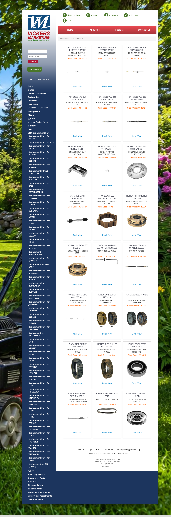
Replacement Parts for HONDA (39, 278)
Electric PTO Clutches (38, 107)
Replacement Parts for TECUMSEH (39, 428)
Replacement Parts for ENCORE (39, 228)
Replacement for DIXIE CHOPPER (38, 465)
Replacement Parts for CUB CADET (39, 209)
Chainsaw (32, 100)
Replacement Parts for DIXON (39, 215)
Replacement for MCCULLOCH (36, 334)
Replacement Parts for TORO (39, 434)
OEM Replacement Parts (39, 133)
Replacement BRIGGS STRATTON (38, 172)
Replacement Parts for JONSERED (39, 303)
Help (69, 21)
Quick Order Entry (34, 69)
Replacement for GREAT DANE (39, 265)
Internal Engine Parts (38, 122)
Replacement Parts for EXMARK (39, 234)
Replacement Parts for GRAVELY (39, 259)
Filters (31, 115)
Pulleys (31, 471)
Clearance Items (35, 499)
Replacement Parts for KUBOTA (39, 322)
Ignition (31, 118)
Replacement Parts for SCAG (39, 384)
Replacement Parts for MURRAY (39, 347)
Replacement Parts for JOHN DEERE (39, 297)
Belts (30, 86)
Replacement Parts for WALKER (39, 446)
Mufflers (32, 125)
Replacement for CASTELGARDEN (36, 191)
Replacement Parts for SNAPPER (39, 403)
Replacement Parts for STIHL (39, 415)
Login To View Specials (38, 79)
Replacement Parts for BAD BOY (39, 147)
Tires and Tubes (35, 485)
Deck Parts (33, 104)
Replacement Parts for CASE (39, 184)
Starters (32, 481)
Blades (31, 90)
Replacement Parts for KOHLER (39, 315)
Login (90, 450)
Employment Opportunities (127, 450)
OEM (30, 129)
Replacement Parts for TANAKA (39, 421)
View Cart (94, 15)
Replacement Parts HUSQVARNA (37, 284)
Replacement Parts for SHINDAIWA (39, 390)
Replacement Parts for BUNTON (39, 178)
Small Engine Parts (36, 474)
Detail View (77, 86)
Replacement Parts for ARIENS (39, 137)
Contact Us (79, 450)
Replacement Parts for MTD (39, 340)
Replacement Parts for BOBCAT (39, 159)
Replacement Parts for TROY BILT (39, 440)
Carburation (33, 97)
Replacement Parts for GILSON (39, 247)
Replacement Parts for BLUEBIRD (39, 153)
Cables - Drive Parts (37, 93)
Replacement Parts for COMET (39, 203)
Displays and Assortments (40, 496)
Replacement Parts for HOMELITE (39, 272)
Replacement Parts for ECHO (39, 222)
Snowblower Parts (36, 478)
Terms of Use (108, 450)
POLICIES (119, 30)
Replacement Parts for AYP (41, 142)
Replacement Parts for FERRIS (39, 240)
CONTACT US (144, 30)
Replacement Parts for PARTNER (39, 365)
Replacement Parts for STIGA (39, 409)
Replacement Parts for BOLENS (39, 166)
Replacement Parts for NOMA (39, 353)
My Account (113, 15)
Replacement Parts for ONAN (39, 359)
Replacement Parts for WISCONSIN (39, 453)
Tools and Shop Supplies (39, 492)
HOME (70, 30)
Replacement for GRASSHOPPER (36, 253)
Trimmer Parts (35, 488)
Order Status (133, 15)
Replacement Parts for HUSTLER (39, 290)
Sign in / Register (73, 15)
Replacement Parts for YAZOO (39, 459)
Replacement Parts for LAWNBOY (39, 328)
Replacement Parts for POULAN (39, 378)
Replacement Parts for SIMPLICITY (39, 396)
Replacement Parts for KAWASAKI (39, 309)
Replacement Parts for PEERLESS (39, 371)
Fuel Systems (34, 111)
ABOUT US (95, 30)
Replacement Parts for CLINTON (39, 197)
